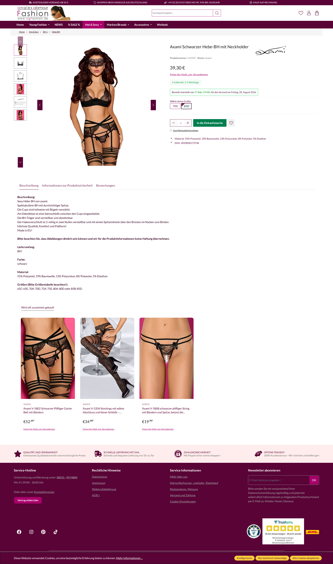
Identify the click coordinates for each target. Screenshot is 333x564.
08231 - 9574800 (67, 477)
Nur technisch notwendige (272, 558)
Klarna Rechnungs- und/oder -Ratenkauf (194, 482)
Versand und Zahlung (182, 495)
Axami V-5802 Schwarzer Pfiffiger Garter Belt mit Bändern (47, 410)
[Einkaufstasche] (317, 13)
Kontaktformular (44, 492)
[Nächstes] (153, 105)
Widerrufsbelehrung (104, 489)
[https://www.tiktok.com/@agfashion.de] (55, 532)
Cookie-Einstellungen (183, 501)
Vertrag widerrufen (28, 500)
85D (186, 106)
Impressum (98, 482)
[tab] (29, 185)
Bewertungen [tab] (105, 185)
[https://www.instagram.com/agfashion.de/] (31, 532)
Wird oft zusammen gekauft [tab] (37, 307)
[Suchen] (217, 13)
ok (314, 480)
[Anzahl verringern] (173, 122)
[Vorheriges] (40, 105)
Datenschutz (99, 476)
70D (175, 106)
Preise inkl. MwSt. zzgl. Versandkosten (189, 74)
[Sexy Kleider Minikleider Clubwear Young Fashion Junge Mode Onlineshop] (42, 13)
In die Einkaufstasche (210, 122)
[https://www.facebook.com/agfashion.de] (19, 532)
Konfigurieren (244, 558)
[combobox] (182, 13)
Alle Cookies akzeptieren (306, 558)
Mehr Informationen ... (129, 558)
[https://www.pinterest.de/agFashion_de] (43, 532)
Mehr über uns (178, 476)
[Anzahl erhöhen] (187, 122)
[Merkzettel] (301, 13)
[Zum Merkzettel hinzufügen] (231, 123)
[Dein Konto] (309, 13)
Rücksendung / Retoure (184, 489)
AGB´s (96, 495)
